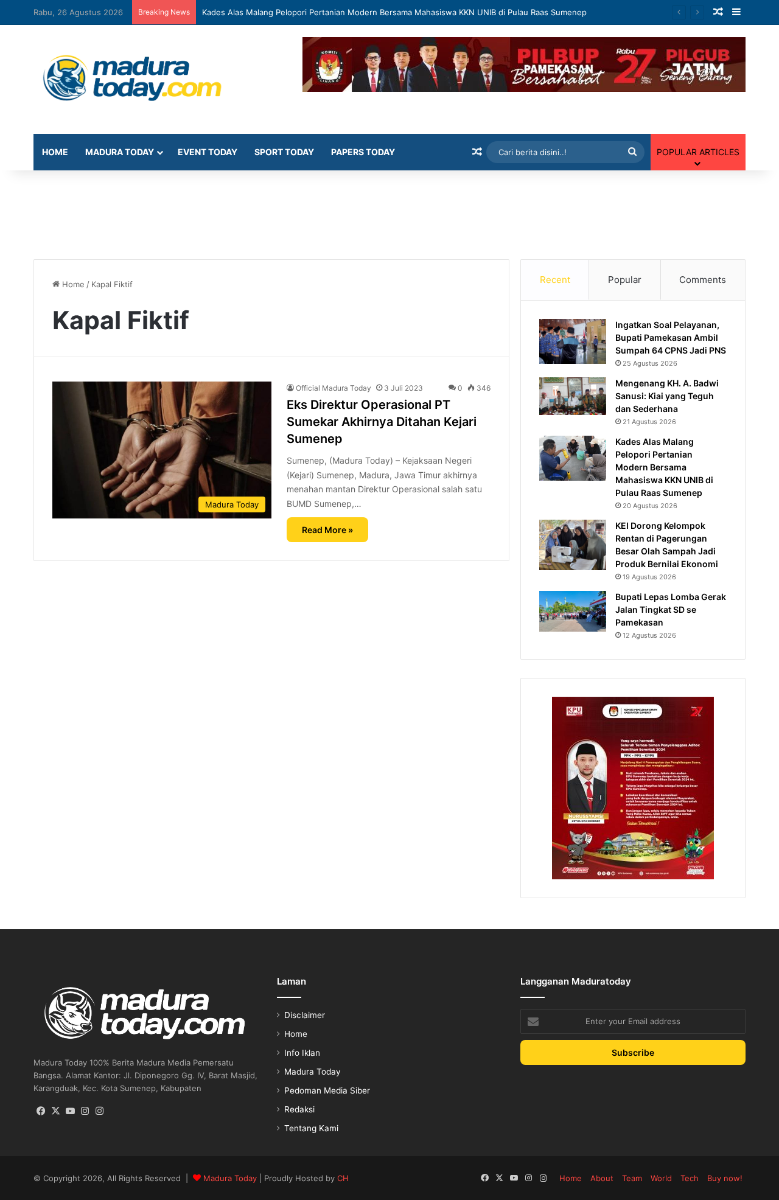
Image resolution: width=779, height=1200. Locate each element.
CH (343, 1178)
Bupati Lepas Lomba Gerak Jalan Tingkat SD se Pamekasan (670, 609)
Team (632, 1178)
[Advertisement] (389, 210)
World (661, 1178)
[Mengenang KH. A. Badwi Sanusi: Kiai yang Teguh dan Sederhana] (572, 396)
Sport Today (284, 152)
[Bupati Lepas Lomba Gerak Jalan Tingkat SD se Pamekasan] (572, 611)
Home (55, 152)
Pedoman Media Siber (327, 1090)
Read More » (327, 530)
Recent (555, 279)
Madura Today (119, 152)
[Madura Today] (146, 79)
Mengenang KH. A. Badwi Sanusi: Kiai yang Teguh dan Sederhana (667, 396)
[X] (55, 1111)
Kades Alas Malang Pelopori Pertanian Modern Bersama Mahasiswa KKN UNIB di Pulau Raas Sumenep (394, 12)
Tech (689, 1178)
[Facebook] (40, 1111)
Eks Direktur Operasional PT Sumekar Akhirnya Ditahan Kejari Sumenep (382, 421)
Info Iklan (302, 1053)
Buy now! (724, 1178)
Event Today (207, 152)
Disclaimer (304, 1015)
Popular (624, 279)
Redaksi (299, 1109)
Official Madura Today (333, 387)
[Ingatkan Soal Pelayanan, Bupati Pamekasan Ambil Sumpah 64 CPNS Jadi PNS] (572, 341)
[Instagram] (84, 1111)
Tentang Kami (311, 1128)
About (601, 1178)
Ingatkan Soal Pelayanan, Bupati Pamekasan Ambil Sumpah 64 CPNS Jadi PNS (670, 337)
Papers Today (363, 152)
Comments (702, 279)
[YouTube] (70, 1111)
